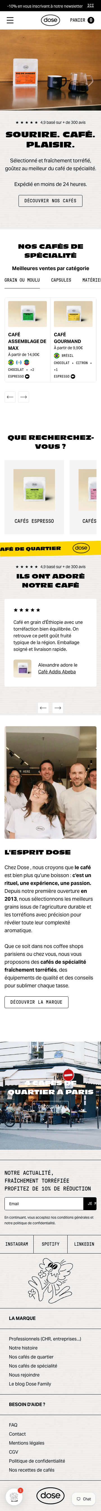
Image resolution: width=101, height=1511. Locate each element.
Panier (81, 20)
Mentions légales (26, 1443)
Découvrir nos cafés (50, 201)
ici (90, 6)
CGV (13, 1452)
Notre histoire (23, 1348)
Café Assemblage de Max (27, 341)
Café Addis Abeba (57, 672)
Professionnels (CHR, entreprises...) (45, 1339)
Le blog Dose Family (30, 1384)
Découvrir (50, 1107)
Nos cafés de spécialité (33, 1366)
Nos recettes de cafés (31, 1470)
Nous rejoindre (24, 1375)
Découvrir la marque (36, 1002)
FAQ (13, 1425)
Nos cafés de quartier (31, 1357)
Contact (17, 1434)
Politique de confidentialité (37, 1461)
